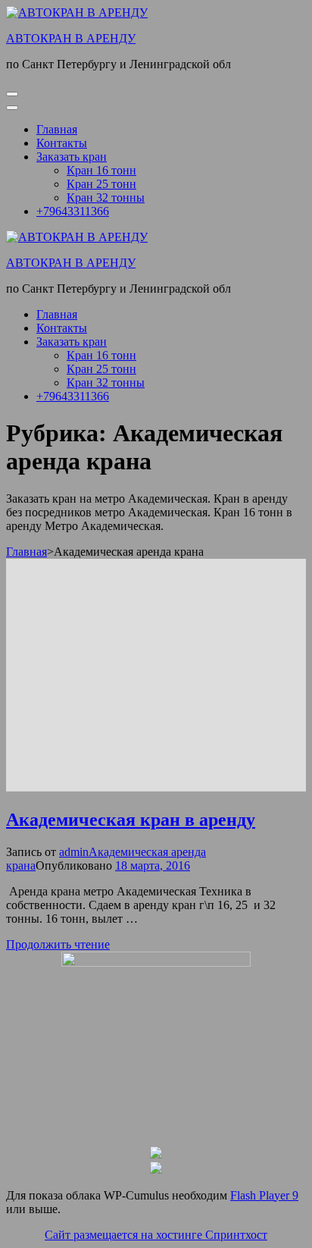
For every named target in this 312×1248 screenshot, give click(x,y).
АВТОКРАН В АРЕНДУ (71, 38)
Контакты (61, 142)
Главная (56, 129)
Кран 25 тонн (101, 183)
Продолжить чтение (58, 944)
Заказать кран (71, 156)
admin (74, 851)
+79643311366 (72, 211)
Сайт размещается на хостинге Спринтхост (156, 1234)
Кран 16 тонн (101, 170)
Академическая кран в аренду (130, 819)
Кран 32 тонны (106, 197)
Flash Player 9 (264, 1195)
